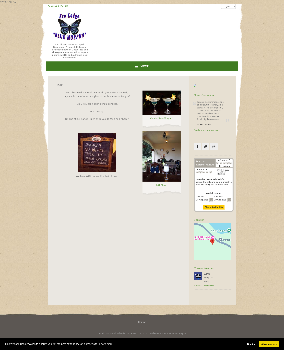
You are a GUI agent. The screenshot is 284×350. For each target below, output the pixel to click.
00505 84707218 (60, 5)
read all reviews (213, 193)
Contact (142, 322)
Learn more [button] (106, 344)
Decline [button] (251, 344)
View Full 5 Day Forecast (204, 285)
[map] (212, 241)
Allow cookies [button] (269, 344)
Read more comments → (206, 130)
